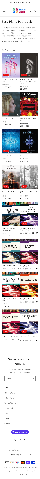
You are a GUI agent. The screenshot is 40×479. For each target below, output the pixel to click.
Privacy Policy (9, 408)
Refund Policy (9, 398)
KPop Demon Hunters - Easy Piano (10, 80)
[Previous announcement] (4, 2)
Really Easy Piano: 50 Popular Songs (11, 299)
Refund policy (33, 467)
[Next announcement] (35, 2)
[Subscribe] (33, 378)
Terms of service (20, 471)
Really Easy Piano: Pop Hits (10, 336)
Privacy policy (10, 471)
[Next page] (29, 350)
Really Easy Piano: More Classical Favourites (27, 229)
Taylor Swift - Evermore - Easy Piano (11, 192)
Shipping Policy (9, 393)
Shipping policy (32, 471)
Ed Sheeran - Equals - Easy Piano (28, 119)
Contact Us (8, 418)
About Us (7, 423)
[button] (4, 10)
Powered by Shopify (21, 467)
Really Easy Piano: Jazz (27, 266)
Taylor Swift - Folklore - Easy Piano (28, 192)
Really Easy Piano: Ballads (28, 299)
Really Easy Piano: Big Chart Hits (28, 337)
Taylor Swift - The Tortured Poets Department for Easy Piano (28, 81)
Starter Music (11, 467)
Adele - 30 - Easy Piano (8, 119)
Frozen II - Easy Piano (26, 156)
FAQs (6, 413)
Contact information (21, 474)
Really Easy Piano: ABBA (9, 266)
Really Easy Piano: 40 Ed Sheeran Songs (9, 229)
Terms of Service (10, 403)
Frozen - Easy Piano (8, 156)
